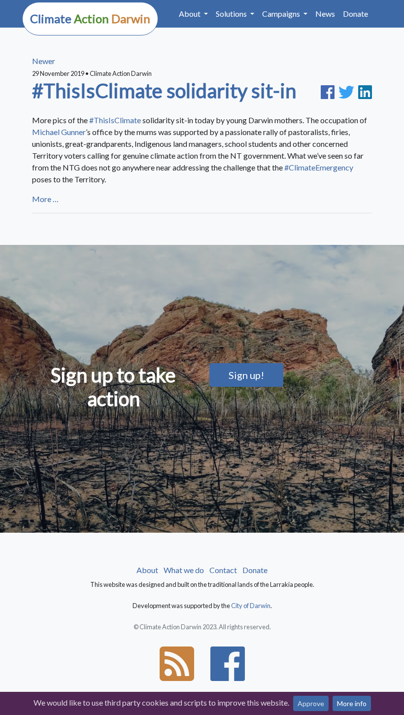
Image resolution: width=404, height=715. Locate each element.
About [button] (190, 13)
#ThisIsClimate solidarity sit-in (164, 90)
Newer (43, 61)
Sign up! (246, 375)
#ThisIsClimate (115, 120)
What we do (184, 570)
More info (352, 703)
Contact (223, 570)
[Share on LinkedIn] (365, 90)
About (147, 570)
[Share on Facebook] (329, 90)
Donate (355, 13)
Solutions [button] (232, 13)
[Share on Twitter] (348, 90)
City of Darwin (250, 606)
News (325, 13)
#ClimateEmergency (318, 167)
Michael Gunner (59, 131)
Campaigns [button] (282, 13)
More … (45, 199)
